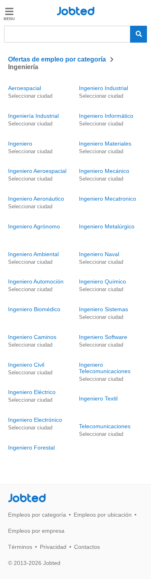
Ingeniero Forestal (31, 447)
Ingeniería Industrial (33, 116)
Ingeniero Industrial (103, 88)
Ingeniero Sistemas (103, 309)
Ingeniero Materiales (105, 143)
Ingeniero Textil (98, 398)
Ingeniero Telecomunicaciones (104, 367)
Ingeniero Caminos (32, 337)
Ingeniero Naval (99, 254)
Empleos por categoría (37, 514)
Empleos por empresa (36, 531)
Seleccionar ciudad (30, 96)
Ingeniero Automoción (36, 281)
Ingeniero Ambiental (33, 254)
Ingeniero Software (103, 337)
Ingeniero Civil (26, 364)
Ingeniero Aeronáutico (36, 198)
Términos (20, 547)
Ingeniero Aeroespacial (37, 171)
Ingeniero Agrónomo (34, 226)
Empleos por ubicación (103, 514)
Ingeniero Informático (106, 116)
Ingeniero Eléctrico (32, 392)
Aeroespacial (24, 88)
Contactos (87, 547)
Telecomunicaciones (104, 426)
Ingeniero (20, 143)
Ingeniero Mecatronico (107, 198)
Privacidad (53, 547)
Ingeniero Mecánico (104, 171)
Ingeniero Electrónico (35, 420)
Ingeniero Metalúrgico (106, 226)
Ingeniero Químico (102, 281)
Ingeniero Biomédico (34, 309)
